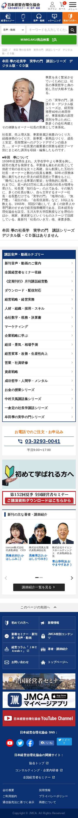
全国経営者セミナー (37, 777)
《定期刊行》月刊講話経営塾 (26, 281)
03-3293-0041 (39, 441)
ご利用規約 (10, 796)
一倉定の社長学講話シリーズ (26, 408)
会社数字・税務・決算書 (23, 317)
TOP (4, 49)
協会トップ (36, 763)
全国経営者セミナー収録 (23, 272)
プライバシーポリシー (53, 796)
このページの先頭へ (39, 607)
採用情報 (44, 790)
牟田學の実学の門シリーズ (24, 417)
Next (70, 578)
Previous (4, 578)
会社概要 (8, 790)
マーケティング (16, 326)
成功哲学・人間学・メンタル (26, 381)
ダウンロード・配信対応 (23, 290)
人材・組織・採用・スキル (24, 308)
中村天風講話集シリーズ (23, 399)
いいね (48, 742)
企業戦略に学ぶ (16, 335)
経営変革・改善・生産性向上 (26, 353)
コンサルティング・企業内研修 (36, 770)
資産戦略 (11, 371)
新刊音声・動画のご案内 (23, 263)
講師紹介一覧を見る (39, 587)
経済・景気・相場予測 (21, 344)
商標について (47, 802)
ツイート (65, 741)
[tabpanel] (16, 541)
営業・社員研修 (16, 362)
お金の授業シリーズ (20, 390)
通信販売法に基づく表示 (18, 802)
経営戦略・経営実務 (20, 299)
